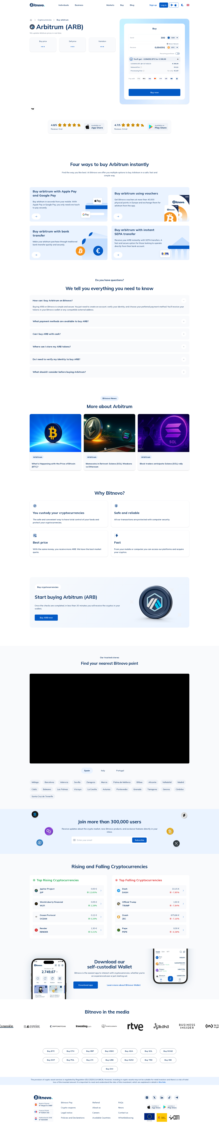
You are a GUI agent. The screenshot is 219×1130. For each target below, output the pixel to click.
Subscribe (139, 840)
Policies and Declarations (73, 1117)
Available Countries (101, 1117)
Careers (95, 1112)
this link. (162, 1082)
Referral (96, 1102)
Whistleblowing (125, 1117)
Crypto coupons (68, 1107)
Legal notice (66, 1112)
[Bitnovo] (37, 5)
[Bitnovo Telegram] (176, 1097)
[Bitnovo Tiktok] (169, 1097)
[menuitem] (64, 5)
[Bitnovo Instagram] (147, 1097)
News (121, 1107)
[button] (188, 5)
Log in (164, 5)
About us (96, 1107)
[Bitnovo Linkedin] (162, 1097)
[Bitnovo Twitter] (154, 1097)
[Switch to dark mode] (182, 5)
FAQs (120, 1102)
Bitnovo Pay (66, 1102)
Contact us (123, 1112)
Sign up (153, 5)
